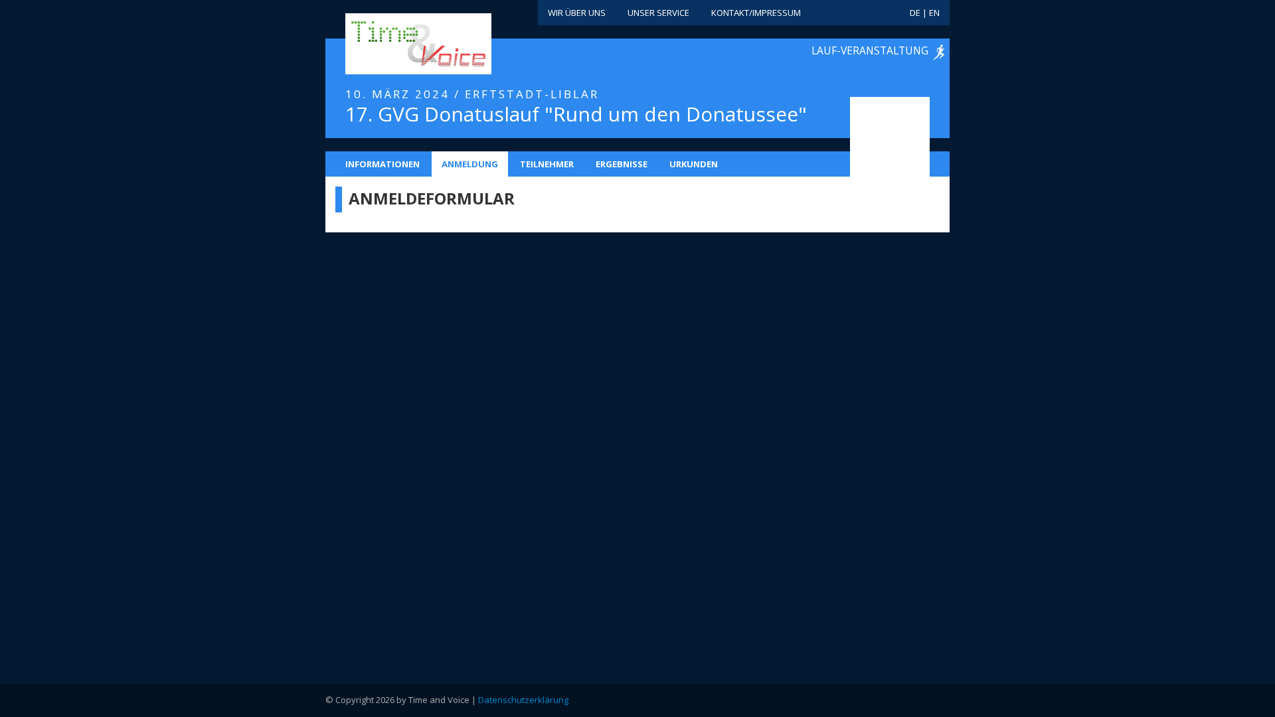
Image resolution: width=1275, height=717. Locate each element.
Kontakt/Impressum (756, 13)
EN (934, 13)
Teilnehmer (547, 164)
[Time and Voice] (398, 44)
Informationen (382, 164)
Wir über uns (577, 13)
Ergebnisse (621, 164)
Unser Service (658, 13)
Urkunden (693, 164)
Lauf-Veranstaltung (869, 50)
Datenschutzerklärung (523, 700)
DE (915, 13)
